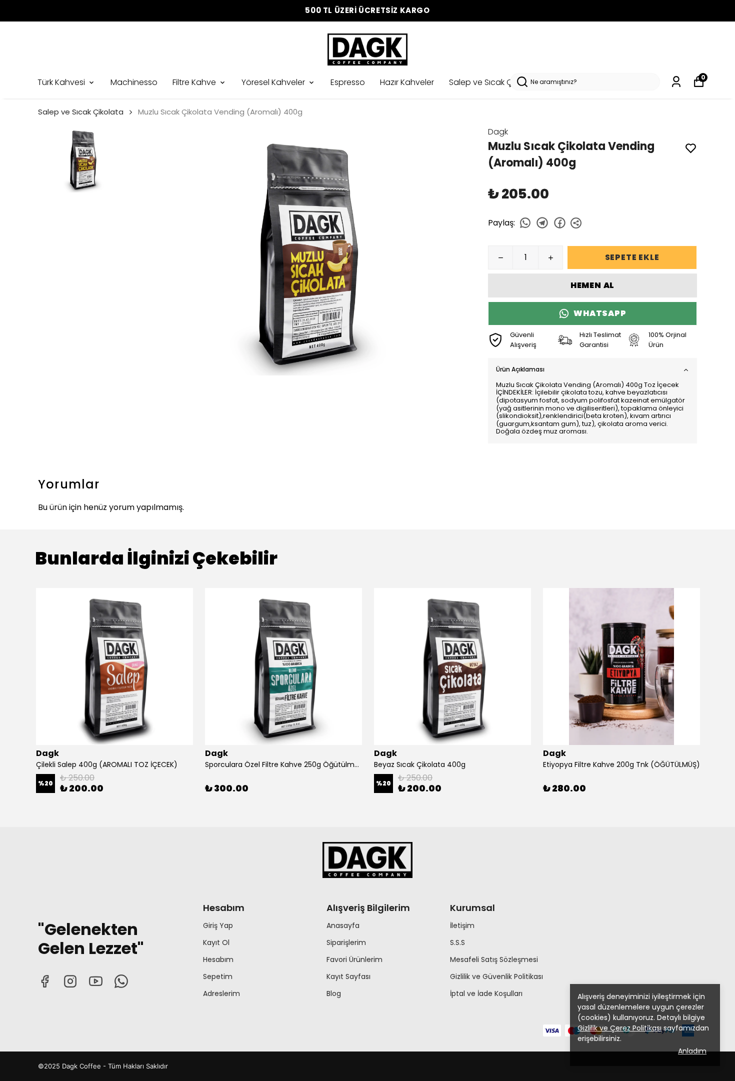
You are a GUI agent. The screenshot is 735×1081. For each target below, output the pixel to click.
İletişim (462, 925)
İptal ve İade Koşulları (486, 993)
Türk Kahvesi (61, 82)
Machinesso (134, 82)
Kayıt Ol (216, 943)
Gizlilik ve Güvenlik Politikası (496, 977)
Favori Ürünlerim (354, 959)
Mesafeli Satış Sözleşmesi (494, 959)
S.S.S (457, 943)
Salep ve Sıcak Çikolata (493, 82)
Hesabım (218, 959)
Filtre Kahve (194, 82)
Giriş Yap (218, 925)
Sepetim (217, 977)
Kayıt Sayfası (348, 977)
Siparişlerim (346, 943)
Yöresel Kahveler (273, 82)
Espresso (347, 82)
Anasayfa (343, 925)
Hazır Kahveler (407, 82)
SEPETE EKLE (632, 257)
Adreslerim (221, 993)
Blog (333, 993)
